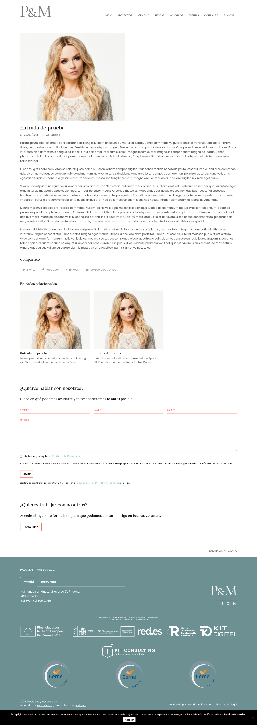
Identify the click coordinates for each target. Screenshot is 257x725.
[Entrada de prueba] (55, 319)
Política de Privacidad (66, 456)
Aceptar (129, 719)
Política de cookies (234, 714)
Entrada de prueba (33, 353)
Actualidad (53, 135)
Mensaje (25, 420)
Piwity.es (81, 705)
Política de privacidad (86, 483)
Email (97, 410)
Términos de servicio (110, 483)
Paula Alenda (44, 705)
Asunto (171, 410)
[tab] (28, 581)
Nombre (25, 410)
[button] (29, 269)
